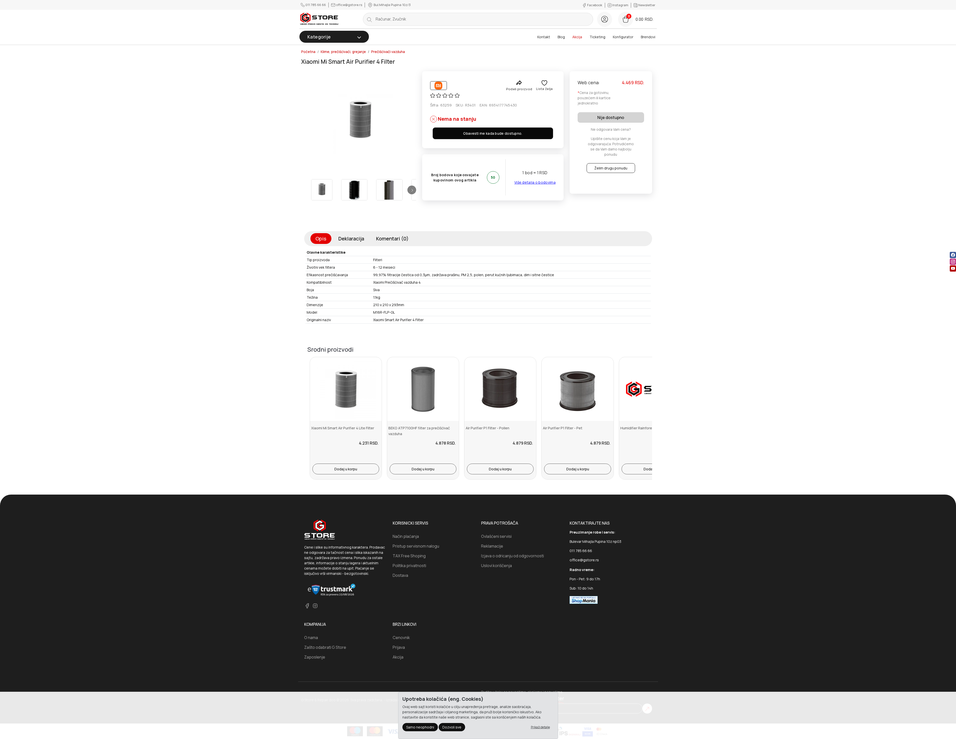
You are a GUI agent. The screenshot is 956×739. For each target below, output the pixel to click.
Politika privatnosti (409, 565)
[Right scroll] (411, 189)
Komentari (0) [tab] (392, 238)
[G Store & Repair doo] (319, 19)
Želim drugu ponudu (610, 168)
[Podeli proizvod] (519, 82)
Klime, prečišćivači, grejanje (343, 51)
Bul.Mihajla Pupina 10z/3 (392, 4)
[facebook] (953, 255)
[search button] (369, 19)
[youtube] (953, 268)
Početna (308, 51)
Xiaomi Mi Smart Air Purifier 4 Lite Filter (342, 428)
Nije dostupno (610, 117)
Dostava (400, 575)
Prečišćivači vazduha (388, 51)
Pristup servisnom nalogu (416, 546)
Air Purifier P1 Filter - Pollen (487, 428)
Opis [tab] (320, 238)
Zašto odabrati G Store (325, 647)
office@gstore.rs (349, 4)
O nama (311, 637)
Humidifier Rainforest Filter (642, 428)
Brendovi (648, 36)
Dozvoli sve (451, 727)
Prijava (399, 647)
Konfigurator (623, 36)
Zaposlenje (314, 657)
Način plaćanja (406, 536)
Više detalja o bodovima (535, 182)
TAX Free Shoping (409, 556)
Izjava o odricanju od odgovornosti (512, 556)
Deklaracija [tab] (351, 238)
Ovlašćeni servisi (496, 536)
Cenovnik (401, 637)
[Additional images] (321, 189)
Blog (561, 36)
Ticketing (597, 36)
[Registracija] (604, 19)
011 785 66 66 (316, 4)
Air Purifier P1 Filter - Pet (562, 428)
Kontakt (543, 36)
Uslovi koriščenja (496, 565)
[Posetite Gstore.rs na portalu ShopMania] (584, 599)
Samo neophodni (420, 727)
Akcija (577, 36)
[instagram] (953, 262)
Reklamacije (492, 546)
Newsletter (646, 5)
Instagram (620, 5)
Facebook (594, 5)
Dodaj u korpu (345, 469)
